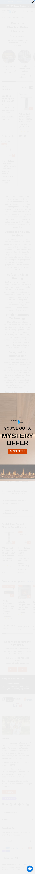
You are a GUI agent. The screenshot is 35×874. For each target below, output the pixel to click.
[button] (30, 869)
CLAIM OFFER (17, 451)
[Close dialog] (33, 2)
